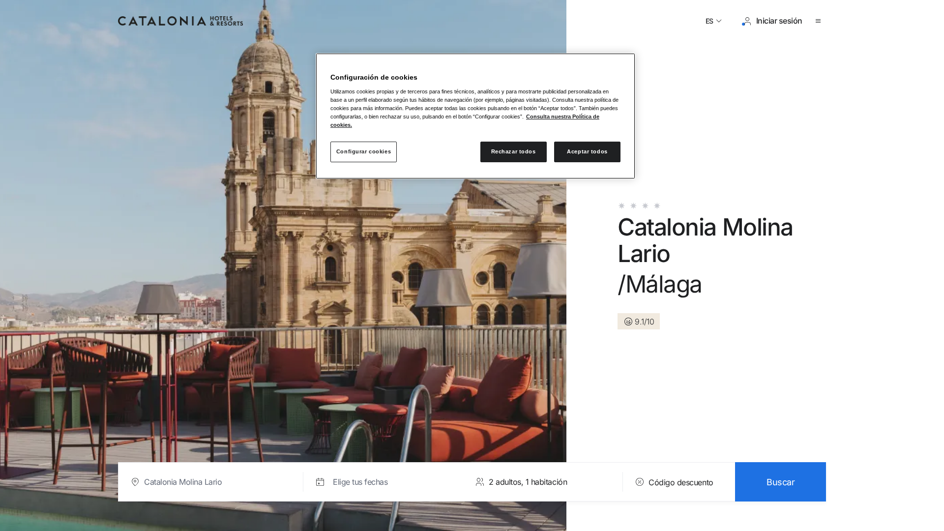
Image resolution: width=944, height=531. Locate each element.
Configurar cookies (363, 151)
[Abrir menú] (820, 21)
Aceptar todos (587, 151)
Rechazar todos (513, 151)
